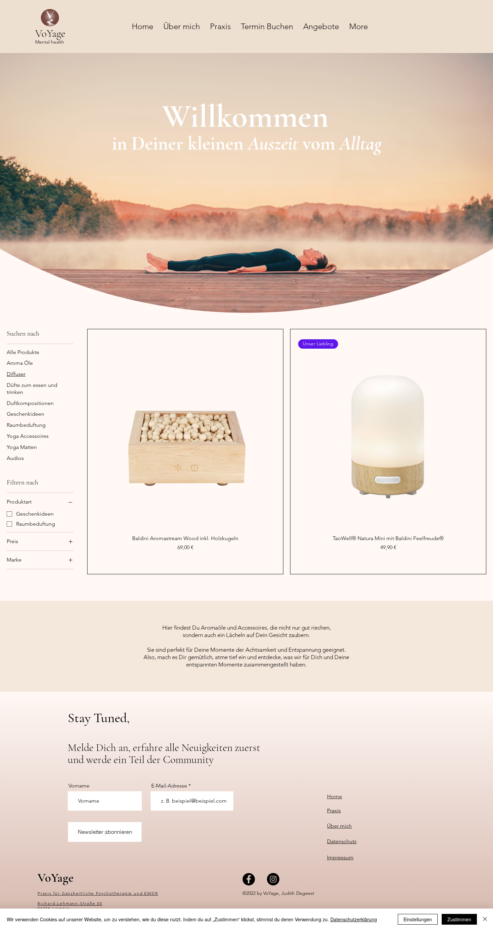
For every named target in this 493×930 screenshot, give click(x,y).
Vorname (79, 786)
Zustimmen (459, 919)
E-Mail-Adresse (169, 786)
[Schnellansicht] (185, 429)
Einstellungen (417, 919)
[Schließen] (485, 919)
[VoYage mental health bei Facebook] (248, 879)
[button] (321, 26)
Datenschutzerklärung (353, 919)
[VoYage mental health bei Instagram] (273, 879)
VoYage (55, 877)
